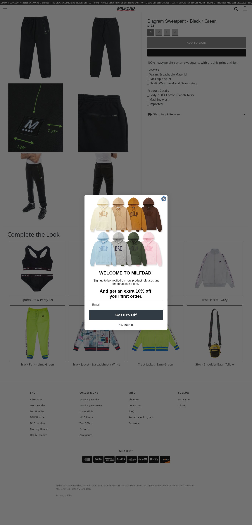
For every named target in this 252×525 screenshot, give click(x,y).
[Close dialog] (164, 199)
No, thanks (126, 325)
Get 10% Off (126, 315)
